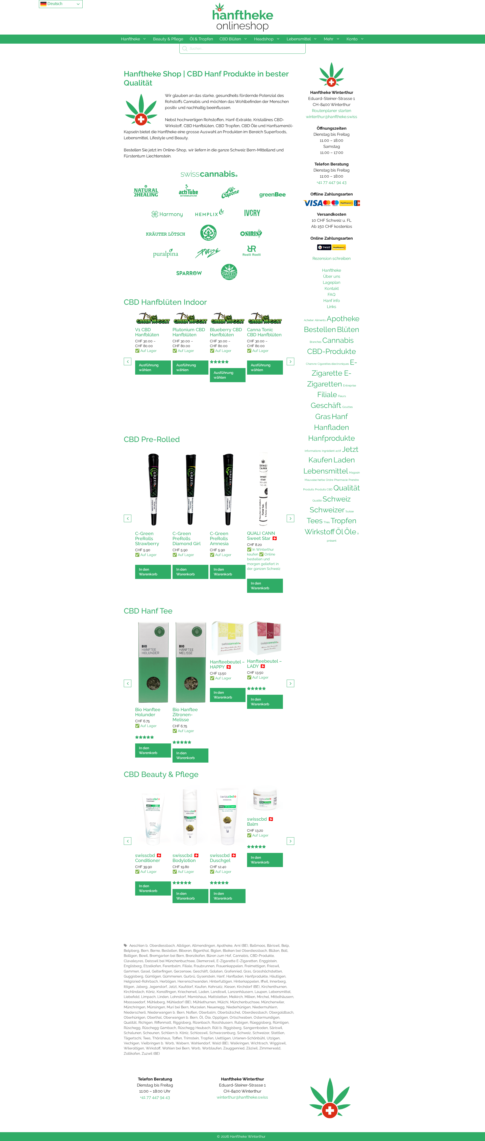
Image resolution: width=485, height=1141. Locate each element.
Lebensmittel (299, 39)
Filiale (187, 966)
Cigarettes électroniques (333, 363)
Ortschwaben (241, 1017)
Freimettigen (255, 966)
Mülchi (222, 1002)
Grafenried (233, 971)
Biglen (216, 951)
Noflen (191, 1012)
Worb (195, 1048)
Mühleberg (156, 1002)
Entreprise (349, 385)
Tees (147, 1038)
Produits (308, 489)
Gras (247, 971)
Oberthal (154, 1017)
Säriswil (276, 1028)
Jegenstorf (158, 987)
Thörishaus (161, 1038)
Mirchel (263, 997)
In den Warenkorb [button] (148, 571)
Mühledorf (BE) (179, 1002)
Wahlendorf (200, 1043)
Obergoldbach (281, 1012)
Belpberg (131, 951)
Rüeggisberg (260, 1022)
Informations (313, 450)
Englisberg (133, 966)
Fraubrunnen (204, 966)
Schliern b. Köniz (174, 1033)
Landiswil (218, 992)
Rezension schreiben (331, 258)
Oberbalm (207, 1012)
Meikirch (236, 997)
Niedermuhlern (264, 1007)
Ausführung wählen (149, 367)
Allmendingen (203, 945)
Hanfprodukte (256, 976)
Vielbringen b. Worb (157, 1043)
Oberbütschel (228, 1012)
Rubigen (241, 1022)
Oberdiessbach (254, 1012)
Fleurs (342, 396)
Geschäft (200, 971)
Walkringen (239, 1043)
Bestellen (169, 951)
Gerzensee (182, 971)
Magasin (354, 472)
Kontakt (332, 288)
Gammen (131, 971)
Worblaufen (212, 1048)
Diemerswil (206, 961)
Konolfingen (166, 992)
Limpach (148, 997)
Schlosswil (199, 1033)
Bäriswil (273, 945)
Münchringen (134, 1007)
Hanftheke (130, 39)
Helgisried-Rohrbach (141, 981)
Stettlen (277, 1033)
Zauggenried (234, 1048)
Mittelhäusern (282, 997)
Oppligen (220, 1017)
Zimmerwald (269, 1048)
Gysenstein (206, 976)
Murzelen (197, 1007)
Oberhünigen (134, 1017)
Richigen (145, 1022)
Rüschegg (132, 1028)
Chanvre (311, 363)
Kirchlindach (134, 992)
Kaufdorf (186, 987)
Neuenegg (216, 1007)
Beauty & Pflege (168, 39)
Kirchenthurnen (273, 987)
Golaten (216, 971)
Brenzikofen (195, 956)
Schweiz (244, 1033)
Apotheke (224, 945)
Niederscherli (135, 1012)
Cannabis (240, 956)
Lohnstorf (178, 997)
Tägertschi (132, 1038)
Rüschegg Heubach (194, 1028)
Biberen (185, 951)
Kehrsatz (215, 987)
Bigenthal (201, 951)
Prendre (354, 479)
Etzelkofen (152, 966)
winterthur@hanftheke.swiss (331, 116)
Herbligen (168, 981)
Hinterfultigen (220, 981)
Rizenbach (201, 1022)
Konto (352, 39)
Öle (208, 1017)
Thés (327, 522)
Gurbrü (189, 976)
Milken (250, 997)
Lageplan (331, 282)
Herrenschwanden (193, 981)
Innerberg (278, 981)
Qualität (130, 1022)
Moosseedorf (134, 1002)
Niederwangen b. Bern (166, 1012)
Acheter (309, 320)
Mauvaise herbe (315, 479)
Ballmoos (257, 945)
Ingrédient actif (331, 450)
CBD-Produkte (262, 956)
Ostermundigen (266, 1017)
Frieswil (273, 966)
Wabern (182, 1043)
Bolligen (130, 956)
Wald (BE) (220, 1043)
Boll (284, 951)
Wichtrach (259, 1043)
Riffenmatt (162, 1022)
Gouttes (347, 406)
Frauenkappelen (229, 966)
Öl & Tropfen (201, 39)
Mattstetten (217, 997)
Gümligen (153, 976)
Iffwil (264, 981)
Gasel (145, 971)
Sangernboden (255, 1028)
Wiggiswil (278, 1043)
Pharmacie (341, 479)
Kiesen (229, 987)
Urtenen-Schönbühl (248, 1038)
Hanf (221, 976)
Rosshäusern (222, 1022)
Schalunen (132, 1033)
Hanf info (331, 300)
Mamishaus (197, 997)
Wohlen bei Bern (175, 1048)
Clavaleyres (133, 961)
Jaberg (142, 987)
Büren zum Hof (219, 956)
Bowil (143, 956)
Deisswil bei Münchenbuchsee (170, 961)
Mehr (328, 39)
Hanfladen (234, 976)
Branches (315, 341)
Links (331, 306)
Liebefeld (131, 997)
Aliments (320, 320)
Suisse (350, 511)
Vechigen (131, 1043)
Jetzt (173, 987)
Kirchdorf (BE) (248, 987)
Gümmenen (172, 976)
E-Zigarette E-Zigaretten (236, 961)
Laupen (261, 992)
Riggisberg (182, 1022)
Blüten (274, 951)
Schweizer (261, 1033)
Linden (162, 997)
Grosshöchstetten (267, 971)
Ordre (329, 479)
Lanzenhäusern (240, 992)
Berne (155, 951)
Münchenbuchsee (244, 1002)
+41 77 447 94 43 (332, 182)
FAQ (331, 294)
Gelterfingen (162, 971)
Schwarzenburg (222, 1033)
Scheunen (151, 1033)
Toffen (177, 1038)
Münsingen (156, 1007)
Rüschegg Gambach (159, 1028)
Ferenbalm (172, 966)
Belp (285, 945)
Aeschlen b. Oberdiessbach (152, 945)
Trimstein (191, 1038)
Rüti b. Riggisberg (226, 1028)
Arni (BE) (241, 945)
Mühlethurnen (204, 1002)
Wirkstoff (153, 1048)
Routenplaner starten (331, 110)
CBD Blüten (230, 39)
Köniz (150, 992)
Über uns (331, 276)
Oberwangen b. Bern (180, 1017)
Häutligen (277, 976)
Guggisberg (133, 976)
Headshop (264, 39)
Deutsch (54, 4)
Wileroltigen (134, 1048)
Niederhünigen (238, 1007)
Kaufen (200, 987)
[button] (290, 361)
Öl (201, 1017)
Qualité (317, 500)
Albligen (183, 945)
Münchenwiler (272, 1002)
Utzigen (273, 1038)
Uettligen (223, 1038)
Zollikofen (132, 1053)
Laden (204, 992)
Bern (145, 951)
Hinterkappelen (246, 981)
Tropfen (207, 1038)
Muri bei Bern (177, 1007)
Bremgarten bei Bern (167, 956)
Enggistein (268, 961)
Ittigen (129, 987)
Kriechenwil (187, 992)
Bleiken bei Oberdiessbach (245, 951)
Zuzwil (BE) (151, 1053)
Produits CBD (323, 489)
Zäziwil (252, 1048)
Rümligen (280, 1022)
